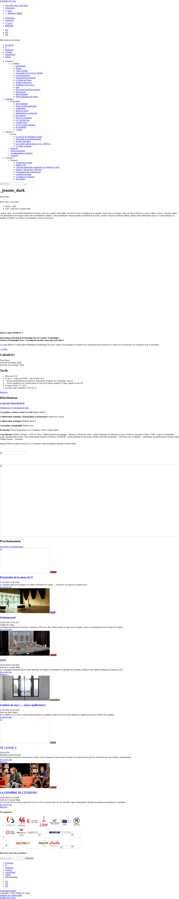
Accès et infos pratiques (25, 125)
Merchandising (22, 94)
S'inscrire (29, 858)
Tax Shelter (20, 179)
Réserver (3, 674)
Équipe (19, 68)
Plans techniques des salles (27, 97)
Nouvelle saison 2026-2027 (16, 5)
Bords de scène (22, 111)
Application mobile (8, 891)
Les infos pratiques (23, 146)
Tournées (14, 155)
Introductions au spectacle (26, 113)
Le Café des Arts (23, 120)
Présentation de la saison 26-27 (16, 577)
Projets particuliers (23, 141)
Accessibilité (21, 127)
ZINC (3, 660)
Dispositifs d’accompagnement (28, 139)
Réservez (4, 392)
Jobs (17, 87)
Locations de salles (23, 174)
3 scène (8, 11)
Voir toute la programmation (11, 547)
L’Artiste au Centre (24, 80)
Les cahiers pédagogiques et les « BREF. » (33, 144)
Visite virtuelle (22, 71)
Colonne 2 (9, 99)
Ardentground (8, 617)
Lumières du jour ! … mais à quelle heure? (23, 705)
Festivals (14, 148)
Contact (19, 129)
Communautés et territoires (21, 153)
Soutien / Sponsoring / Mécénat (29, 170)
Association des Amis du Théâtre (29, 73)
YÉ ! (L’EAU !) (8, 747)
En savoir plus (6, 587)
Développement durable (26, 78)
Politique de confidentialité (11, 895)
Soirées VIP (21, 165)
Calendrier (9, 20)
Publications (21, 92)
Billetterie (12, 13)
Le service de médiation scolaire (29, 137)
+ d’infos (3, 349)
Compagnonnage (23, 75)
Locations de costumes (25, 177)
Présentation (21, 66)
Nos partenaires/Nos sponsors (28, 89)
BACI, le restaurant (24, 118)
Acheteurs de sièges (24, 162)
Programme (10, 8)
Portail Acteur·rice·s (24, 82)
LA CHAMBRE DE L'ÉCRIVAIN (18, 792)
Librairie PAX (22, 122)
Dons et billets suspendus (26, 106)
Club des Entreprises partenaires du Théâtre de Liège (37, 167)
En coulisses (21, 115)
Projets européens (17, 151)
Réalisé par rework (8, 898)
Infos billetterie (22, 104)
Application (20, 108)
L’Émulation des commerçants (28, 172)
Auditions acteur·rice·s (25, 85)
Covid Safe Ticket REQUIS (12, 403)
